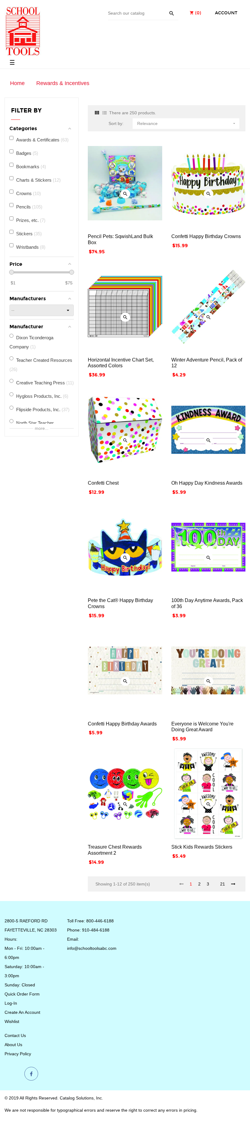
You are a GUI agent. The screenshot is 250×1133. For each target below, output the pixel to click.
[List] (105, 113)
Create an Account (22, 1012)
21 (222, 884)
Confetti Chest (103, 483)
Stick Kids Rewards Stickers (201, 847)
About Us (13, 1044)
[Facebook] (31, 1074)
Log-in (11, 1003)
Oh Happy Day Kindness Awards (206, 483)
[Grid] (97, 113)
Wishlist (12, 1021)
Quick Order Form (22, 994)
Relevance (186, 123)
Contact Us (15, 1035)
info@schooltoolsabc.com (91, 948)
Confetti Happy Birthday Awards (122, 723)
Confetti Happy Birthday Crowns (206, 236)
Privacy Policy (18, 1053)
